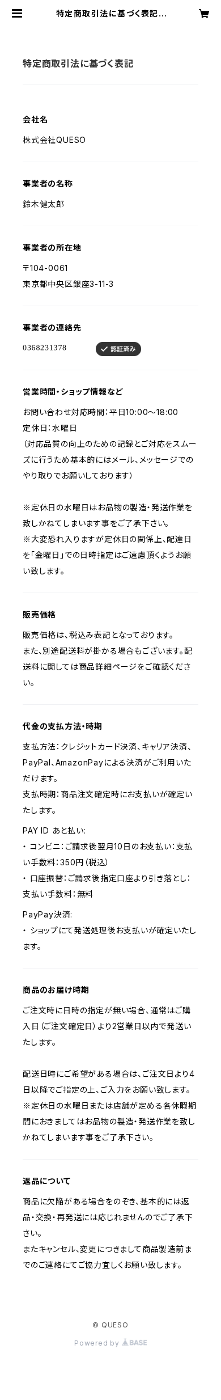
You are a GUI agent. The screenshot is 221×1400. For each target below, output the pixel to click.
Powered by (98, 1343)
